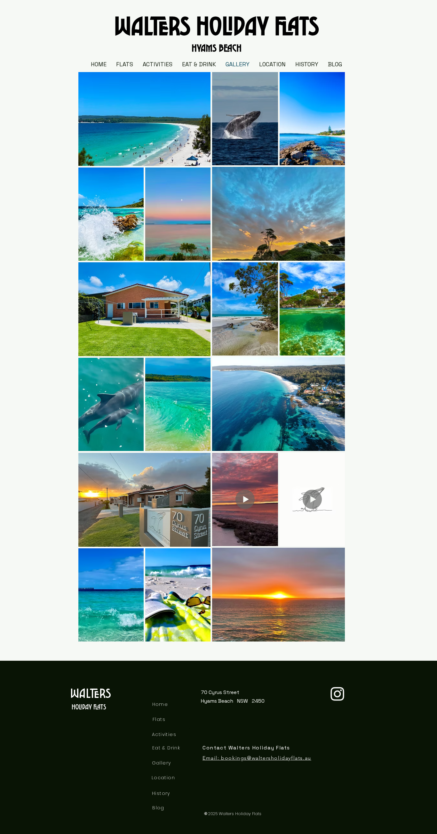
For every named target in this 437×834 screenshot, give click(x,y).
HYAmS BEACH (217, 46)
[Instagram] (337, 694)
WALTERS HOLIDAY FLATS (216, 22)
